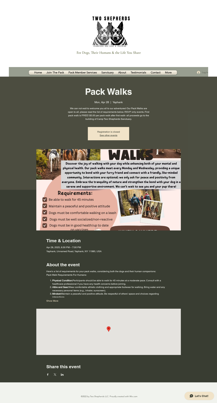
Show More (52, 300)
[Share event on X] (55, 374)
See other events (108, 135)
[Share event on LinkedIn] (62, 374)
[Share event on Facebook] (47, 374)
